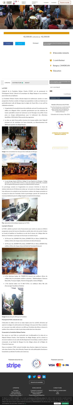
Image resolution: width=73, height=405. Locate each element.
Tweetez (20, 43)
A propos (7, 82)
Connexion (46, 2)
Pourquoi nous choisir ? (16, 395)
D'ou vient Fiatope (16, 393)
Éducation (57, 71)
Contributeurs (17, 82)
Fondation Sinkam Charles (61, 133)
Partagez (8, 43)
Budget (27, 82)
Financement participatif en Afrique (36, 395)
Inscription (53, 2)
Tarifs (57, 393)
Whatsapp (33, 43)
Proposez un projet (64, 2)
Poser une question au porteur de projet (60, 148)
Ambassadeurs (37, 393)
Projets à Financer (24, 2)
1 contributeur (59, 60)
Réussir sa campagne (36, 392)
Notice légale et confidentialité (57, 390)
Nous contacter (16, 392)
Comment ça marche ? (35, 2)
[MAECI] (50, 91)
